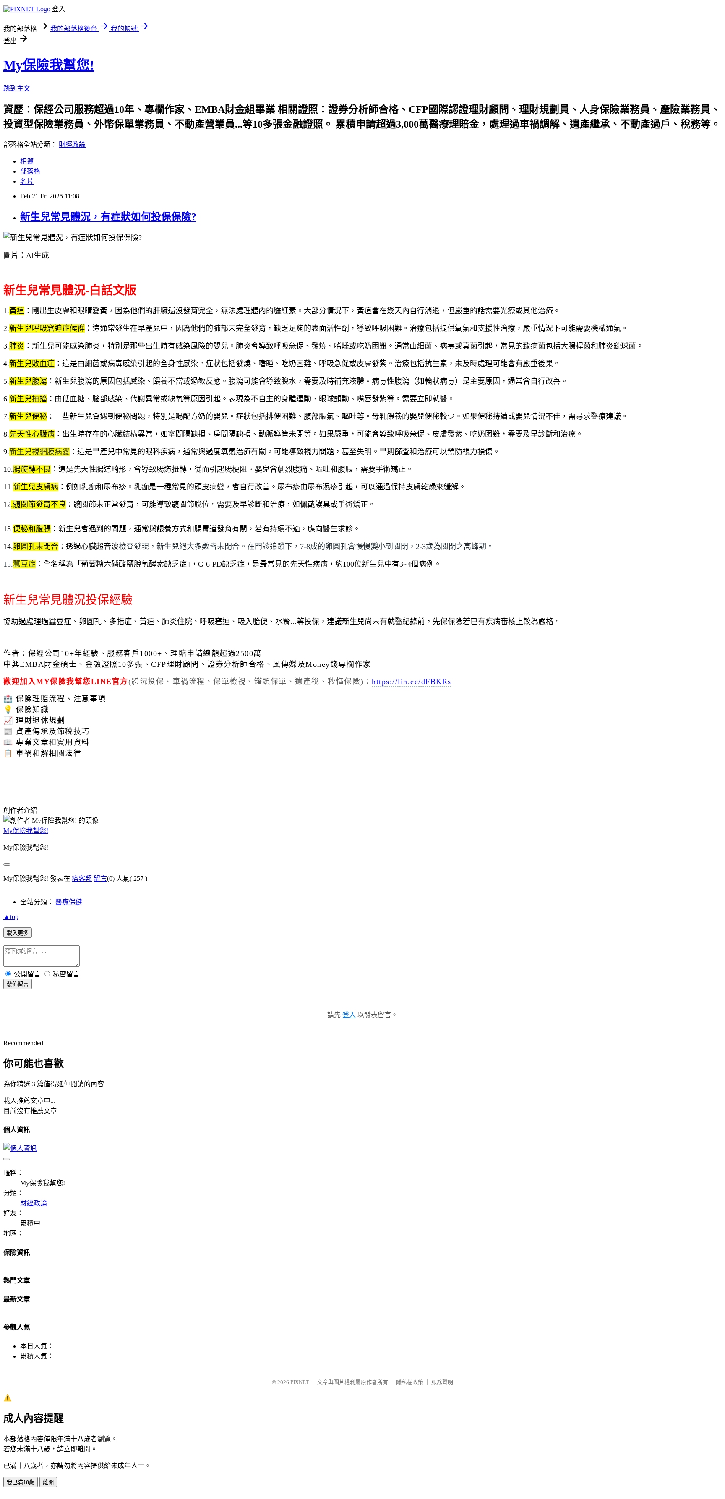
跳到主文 (16, 88)
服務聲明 (442, 1382)
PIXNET (299, 1382)
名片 (27, 181)
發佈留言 (18, 984)
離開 (48, 1482)
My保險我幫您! (48, 65)
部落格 (30, 171)
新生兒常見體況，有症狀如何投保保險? (108, 216)
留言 (100, 878)
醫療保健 (68, 902)
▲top (10, 916)
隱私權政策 (409, 1382)
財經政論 (72, 144)
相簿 (27, 161)
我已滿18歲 (20, 1482)
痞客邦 (82, 878)
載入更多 (18, 933)
